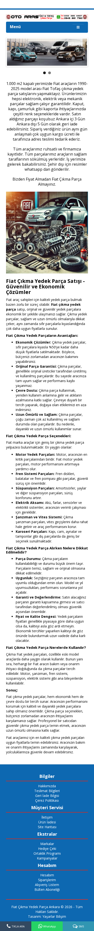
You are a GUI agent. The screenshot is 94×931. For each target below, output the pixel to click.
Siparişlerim (47, 880)
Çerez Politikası (47, 800)
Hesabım (47, 875)
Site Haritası (47, 827)
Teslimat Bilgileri (47, 790)
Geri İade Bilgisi (47, 795)
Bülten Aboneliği (47, 889)
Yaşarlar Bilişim (54, 916)
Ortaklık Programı (47, 853)
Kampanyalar (47, 858)
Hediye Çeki (47, 848)
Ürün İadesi (47, 822)
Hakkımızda (47, 786)
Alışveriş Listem (47, 884)
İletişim (47, 817)
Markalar (47, 843)
